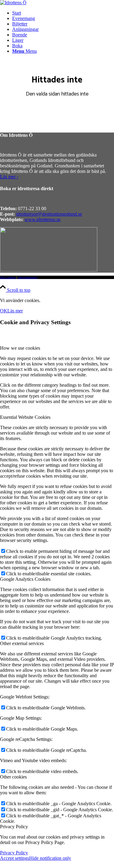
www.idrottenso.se (42, 219)
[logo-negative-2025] (48, 269)
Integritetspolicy (28, 277)
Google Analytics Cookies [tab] (25, 579)
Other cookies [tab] (13, 776)
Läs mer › (9, 176)
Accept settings (14, 858)
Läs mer (15, 310)
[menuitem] (63, 13)
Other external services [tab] (22, 643)
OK (3, 310)
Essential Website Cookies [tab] (25, 417)
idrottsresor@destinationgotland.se (49, 214)
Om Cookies (8, 277)
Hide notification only (50, 858)
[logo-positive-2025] (13, 2)
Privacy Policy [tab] (14, 826)
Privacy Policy (14, 852)
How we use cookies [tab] (20, 348)
